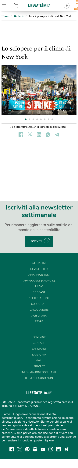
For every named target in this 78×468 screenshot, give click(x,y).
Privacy (39, 366)
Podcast (39, 292)
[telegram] (66, 449)
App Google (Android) (39, 280)
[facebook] (11, 449)
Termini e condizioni (39, 378)
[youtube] (43, 449)
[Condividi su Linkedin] (39, 134)
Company (39, 337)
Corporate (39, 304)
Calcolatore (39, 310)
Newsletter (39, 269)
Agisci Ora (39, 315)
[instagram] (50, 449)
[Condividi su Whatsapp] (48, 134)
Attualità (39, 263)
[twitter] (19, 449)
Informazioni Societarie (39, 372)
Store (21, 5)
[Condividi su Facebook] (21, 134)
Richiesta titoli (39, 298)
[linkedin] (58, 449)
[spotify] (35, 449)
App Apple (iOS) (39, 275)
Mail (39, 360)
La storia (39, 354)
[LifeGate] (39, 5)
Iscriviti (36, 241)
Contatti (39, 343)
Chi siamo (39, 349)
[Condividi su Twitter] (30, 134)
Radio (39, 286)
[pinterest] (27, 449)
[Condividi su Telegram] (57, 134)
